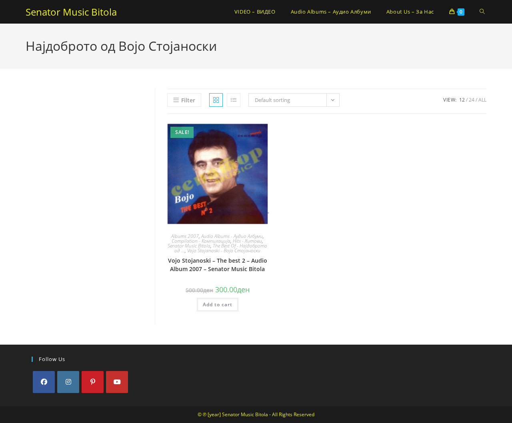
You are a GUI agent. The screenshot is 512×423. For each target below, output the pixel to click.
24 (471, 99)
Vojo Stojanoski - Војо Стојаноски (223, 250)
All (482, 99)
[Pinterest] (93, 382)
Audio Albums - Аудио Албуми (232, 236)
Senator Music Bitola (71, 11)
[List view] (233, 100)
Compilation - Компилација (201, 240)
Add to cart (217, 304)
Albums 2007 (185, 236)
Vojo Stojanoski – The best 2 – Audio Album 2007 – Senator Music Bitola (217, 265)
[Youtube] (117, 382)
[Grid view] (216, 100)
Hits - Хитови (247, 240)
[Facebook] (44, 382)
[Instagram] (68, 382)
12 (462, 99)
